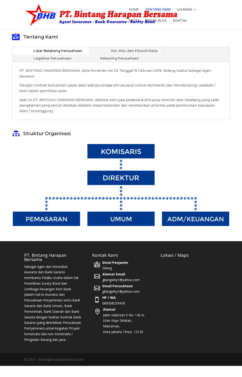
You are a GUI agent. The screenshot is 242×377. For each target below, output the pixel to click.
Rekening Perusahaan (119, 58)
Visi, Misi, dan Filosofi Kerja (134, 51)
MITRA (134, 21)
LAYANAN (184, 10)
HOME (134, 10)
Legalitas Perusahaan (53, 58)
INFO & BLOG (156, 21)
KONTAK (180, 21)
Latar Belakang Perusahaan (58, 51)
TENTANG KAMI (158, 10)
